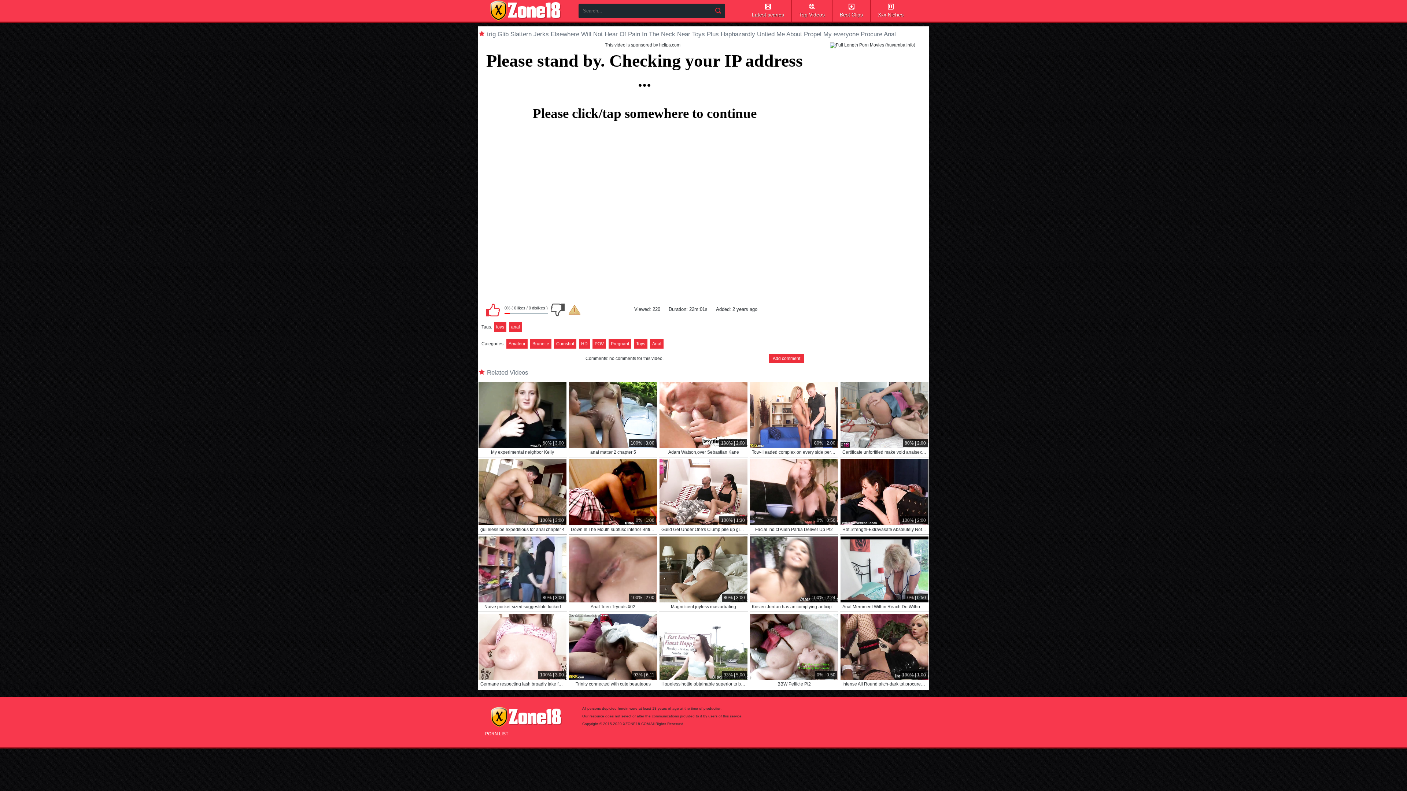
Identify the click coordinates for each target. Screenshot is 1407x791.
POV (599, 343)
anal (515, 327)
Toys (640, 343)
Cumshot (565, 343)
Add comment (786, 358)
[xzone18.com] (525, 10)
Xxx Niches (891, 15)
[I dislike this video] (558, 310)
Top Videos (812, 15)
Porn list (496, 733)
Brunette (540, 343)
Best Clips (851, 15)
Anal (656, 343)
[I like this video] (493, 310)
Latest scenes (768, 15)
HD (584, 343)
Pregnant (620, 343)
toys (500, 327)
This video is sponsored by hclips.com (642, 45)
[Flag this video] (574, 310)
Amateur (517, 343)
